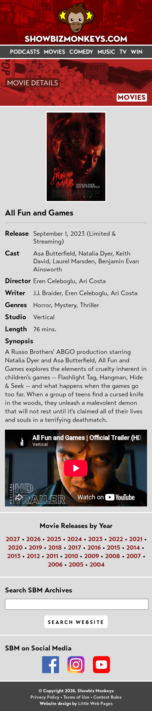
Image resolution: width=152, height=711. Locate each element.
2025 (54, 539)
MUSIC (106, 51)
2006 (55, 564)
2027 (13, 539)
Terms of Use (76, 697)
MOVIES (54, 51)
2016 (94, 547)
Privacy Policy (44, 697)
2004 (97, 564)
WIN (136, 51)
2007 (133, 556)
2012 (33, 556)
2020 (15, 547)
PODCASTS (25, 51)
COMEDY (81, 51)
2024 (74, 539)
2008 (112, 556)
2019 (35, 547)
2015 (113, 547)
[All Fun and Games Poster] (76, 156)
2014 (133, 547)
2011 (52, 556)
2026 (33, 539)
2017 (74, 547)
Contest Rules (107, 697)
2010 (71, 556)
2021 (135, 539)
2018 (55, 547)
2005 (76, 564)
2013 (14, 556)
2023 (95, 539)
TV (123, 51)
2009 (91, 556)
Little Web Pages (95, 703)
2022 (116, 539)
